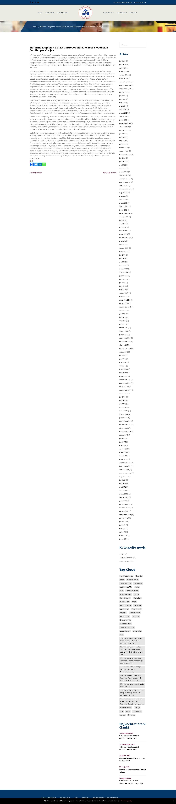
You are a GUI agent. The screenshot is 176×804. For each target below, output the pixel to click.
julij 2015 (122, 355)
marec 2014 (123, 411)
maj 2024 (122, 106)
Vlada (128, 711)
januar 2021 (123, 210)
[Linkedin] (40, 164)
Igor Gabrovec (125, 598)
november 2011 (124, 508)
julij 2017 (122, 283)
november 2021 (124, 182)
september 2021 (125, 189)
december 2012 (124, 463)
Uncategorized (124, 561)
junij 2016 (122, 317)
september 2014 (125, 390)
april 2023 (122, 144)
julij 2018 (122, 255)
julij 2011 (122, 522)
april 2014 (122, 407)
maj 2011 (122, 529)
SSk (121, 635)
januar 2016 (123, 335)
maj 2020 (122, 224)
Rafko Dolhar (124, 616)
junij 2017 (122, 286)
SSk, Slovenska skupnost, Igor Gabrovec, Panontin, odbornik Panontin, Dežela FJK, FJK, (130, 678)
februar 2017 (123, 293)
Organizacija (62, 12)
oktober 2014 (124, 387)
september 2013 (125, 432)
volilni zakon (137, 711)
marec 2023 (123, 148)
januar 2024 (123, 120)
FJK (121, 591)
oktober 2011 (123, 511)
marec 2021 (123, 203)
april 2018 (122, 265)
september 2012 (125, 473)
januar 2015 (123, 376)
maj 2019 (122, 241)
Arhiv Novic (107, 12)
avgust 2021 (123, 193)
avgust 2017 (123, 279)
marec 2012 (123, 494)
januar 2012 (123, 501)
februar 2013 (123, 456)
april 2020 (122, 227)
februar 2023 (123, 151)
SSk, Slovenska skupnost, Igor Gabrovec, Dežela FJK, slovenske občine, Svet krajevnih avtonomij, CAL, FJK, (131, 651)
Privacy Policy (65, 798)
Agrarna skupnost (126, 576)
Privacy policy (128, 801)
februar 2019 (123, 248)
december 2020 (125, 213)
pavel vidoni (124, 609)
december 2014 (125, 380)
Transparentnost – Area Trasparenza (105, 798)
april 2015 (122, 366)
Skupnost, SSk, (125, 620)
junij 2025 (122, 99)
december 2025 (125, 82)
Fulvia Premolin (125, 594)
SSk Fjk (137, 708)
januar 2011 (123, 539)
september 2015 (125, 348)
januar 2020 (123, 234)
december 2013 (124, 421)
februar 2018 (123, 272)
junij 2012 (122, 483)
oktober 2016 (124, 303)
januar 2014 (123, 418)
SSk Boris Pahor (125, 708)
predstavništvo (135, 613)
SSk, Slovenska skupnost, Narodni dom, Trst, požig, (132, 685)
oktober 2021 (124, 186)
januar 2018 (123, 276)
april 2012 (122, 490)
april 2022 (122, 168)
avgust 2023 (123, 130)
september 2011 (125, 515)
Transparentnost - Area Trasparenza (128, 2)
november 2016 (124, 300)
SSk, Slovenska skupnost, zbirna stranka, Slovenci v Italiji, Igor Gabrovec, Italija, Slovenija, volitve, (132, 701)
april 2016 (122, 324)
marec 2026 (123, 71)
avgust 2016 (123, 310)
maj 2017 (122, 290)
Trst (121, 711)
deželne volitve (125, 583)
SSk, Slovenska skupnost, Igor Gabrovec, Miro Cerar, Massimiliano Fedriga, (130, 669)
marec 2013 (123, 452)
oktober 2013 (124, 428)
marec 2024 (123, 113)
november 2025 (125, 85)
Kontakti (133, 12)
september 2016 (125, 307)
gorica (136, 594)
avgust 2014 (123, 393)
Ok (122, 801)
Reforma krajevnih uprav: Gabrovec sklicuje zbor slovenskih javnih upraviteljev (69, 49)
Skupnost (136, 616)
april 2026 (122, 68)
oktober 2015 (124, 345)
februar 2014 (123, 414)
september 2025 (125, 89)
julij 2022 (122, 158)
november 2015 (124, 342)
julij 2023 (122, 134)
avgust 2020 (123, 217)
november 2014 (125, 383)
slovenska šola (125, 631)
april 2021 (122, 200)
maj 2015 (122, 362)
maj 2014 (122, 404)
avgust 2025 (123, 92)
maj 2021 (122, 196)
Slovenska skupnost (127, 627)
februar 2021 (123, 206)
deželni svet (138, 583)
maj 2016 (122, 321)
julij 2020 (122, 220)
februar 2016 (123, 331)
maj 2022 (122, 165)
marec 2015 (123, 369)
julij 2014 (122, 397)
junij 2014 (122, 400)
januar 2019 (123, 251)
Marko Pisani (124, 602)
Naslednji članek (109, 173)
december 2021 (124, 179)
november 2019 (125, 238)
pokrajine (123, 613)
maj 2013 (122, 445)
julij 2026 (122, 61)
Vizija (40, 12)
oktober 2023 (124, 127)
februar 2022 (123, 175)
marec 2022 (123, 172)
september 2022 (125, 155)
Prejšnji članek (36, 173)
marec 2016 (123, 328)
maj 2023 (122, 141)
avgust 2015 (123, 352)
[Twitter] (36, 164)
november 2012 (124, 466)
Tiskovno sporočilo (126, 558)
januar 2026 (123, 78)
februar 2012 (123, 497)
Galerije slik (122, 12)
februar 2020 (124, 231)
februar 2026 (123, 75)
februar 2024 (123, 116)
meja (134, 602)
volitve (122, 715)
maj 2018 (122, 262)
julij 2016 (122, 314)
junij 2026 (122, 64)
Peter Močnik (136, 609)
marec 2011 (123, 535)
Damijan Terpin (132, 580)
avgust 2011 (123, 518)
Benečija (139, 576)
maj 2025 (122, 103)
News (121, 554)
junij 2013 (122, 442)
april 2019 (122, 245)
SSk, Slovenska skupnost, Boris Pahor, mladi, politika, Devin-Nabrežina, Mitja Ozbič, (131, 640)
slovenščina (137, 631)
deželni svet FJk (125, 587)
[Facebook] (32, 164)
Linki (76, 798)
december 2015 (124, 338)
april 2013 (122, 449)
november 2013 (124, 425)
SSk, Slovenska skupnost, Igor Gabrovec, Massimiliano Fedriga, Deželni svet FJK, (131, 660)
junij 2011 (122, 525)
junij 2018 (122, 258)
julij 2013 (122, 438)
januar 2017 (123, 297)
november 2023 (125, 123)
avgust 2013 (123, 435)
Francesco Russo (132, 591)
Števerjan (131, 715)
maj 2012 (122, 487)
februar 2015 (123, 373)
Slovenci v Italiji (125, 624)
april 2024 (122, 110)
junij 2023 (122, 137)
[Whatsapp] (44, 164)
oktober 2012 (124, 470)
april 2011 (122, 532)
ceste (122, 580)
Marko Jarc (137, 598)
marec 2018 (123, 269)
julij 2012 (122, 480)
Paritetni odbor (125, 605)
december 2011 (124, 504)
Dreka (137, 587)
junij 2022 (122, 161)
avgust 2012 (123, 477)
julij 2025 (122, 96)
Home (34, 27)
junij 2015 (122, 359)
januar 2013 (123, 459)
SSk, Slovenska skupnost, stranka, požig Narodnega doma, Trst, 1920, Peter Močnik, (132, 692)
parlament (137, 605)
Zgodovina (49, 12)
